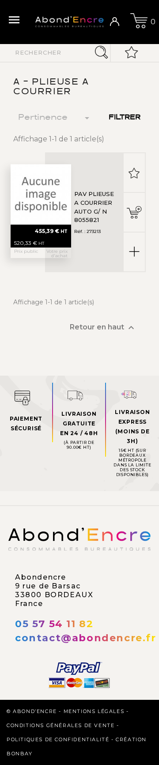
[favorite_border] (134, 172)
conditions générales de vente (60, 725)
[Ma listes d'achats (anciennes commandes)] (131, 53)
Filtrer (124, 118)
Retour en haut (103, 327)
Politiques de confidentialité (58, 739)
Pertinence (55, 118)
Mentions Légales (94, 711)
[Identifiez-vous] (118, 22)
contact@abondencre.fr (85, 638)
